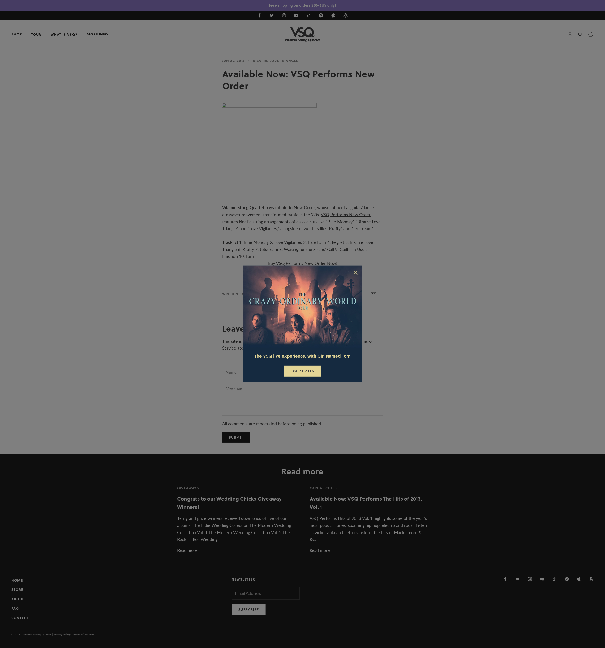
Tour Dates (302, 371)
